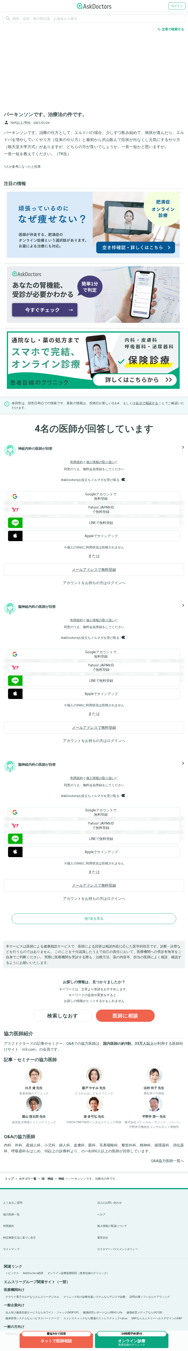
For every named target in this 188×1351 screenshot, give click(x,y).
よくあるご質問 (12, 1202)
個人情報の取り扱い (100, 462)
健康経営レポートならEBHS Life (102, 1312)
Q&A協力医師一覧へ (167, 1161)
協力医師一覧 (11, 1214)
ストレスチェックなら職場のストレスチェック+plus (95, 1318)
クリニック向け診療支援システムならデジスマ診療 (94, 1296)
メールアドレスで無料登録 (94, 569)
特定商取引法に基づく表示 (19, 1237)
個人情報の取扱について (112, 1226)
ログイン (177, 6)
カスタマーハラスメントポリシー (117, 1249)
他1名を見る (94, 918)
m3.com (28, 1049)
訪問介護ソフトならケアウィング (149, 1296)
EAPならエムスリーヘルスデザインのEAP (156, 1318)
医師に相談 (125, 1016)
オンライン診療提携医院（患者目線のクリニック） (78, 1273)
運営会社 (102, 1237)
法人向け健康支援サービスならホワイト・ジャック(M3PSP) (42, 1312)
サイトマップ (11, 1249)
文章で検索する (170, 29)
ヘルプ (101, 1214)
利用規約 (76, 462)
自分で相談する (147, 403)
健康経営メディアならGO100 (144, 1312)
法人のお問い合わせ (109, 1202)
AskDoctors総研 (33, 1273)
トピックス (12, 1273)
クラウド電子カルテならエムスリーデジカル (32, 1296)
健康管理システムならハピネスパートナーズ (32, 1318)
